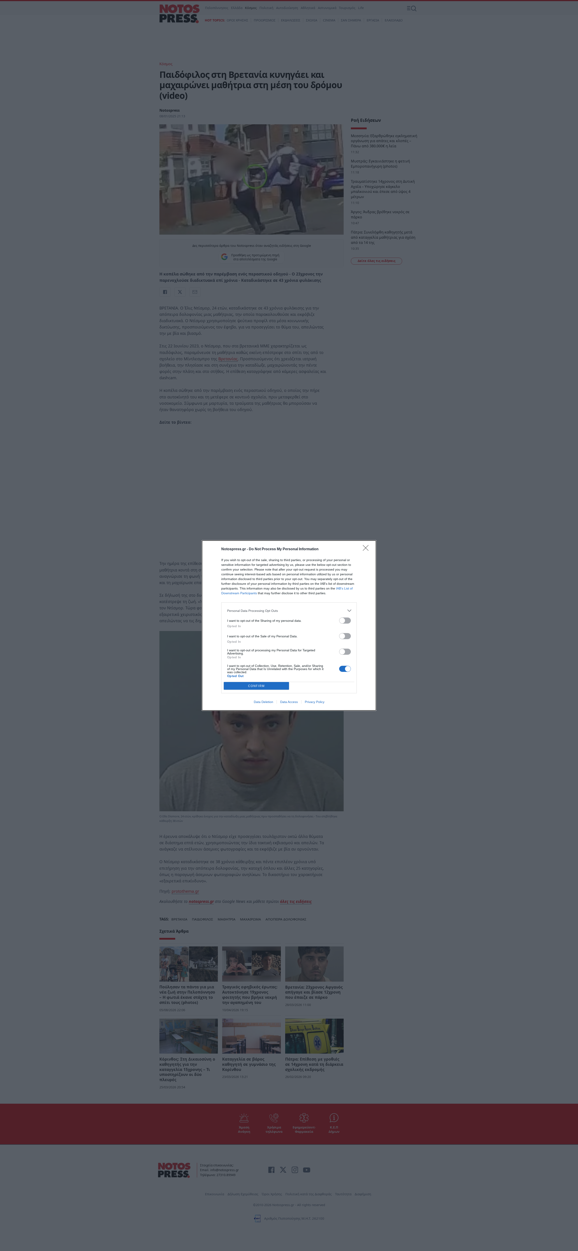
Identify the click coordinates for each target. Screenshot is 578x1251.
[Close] (367, 549)
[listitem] (289, 610)
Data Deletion (263, 702)
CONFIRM (256, 686)
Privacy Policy (314, 702)
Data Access (289, 702)
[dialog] (289, 625)
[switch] (345, 620)
